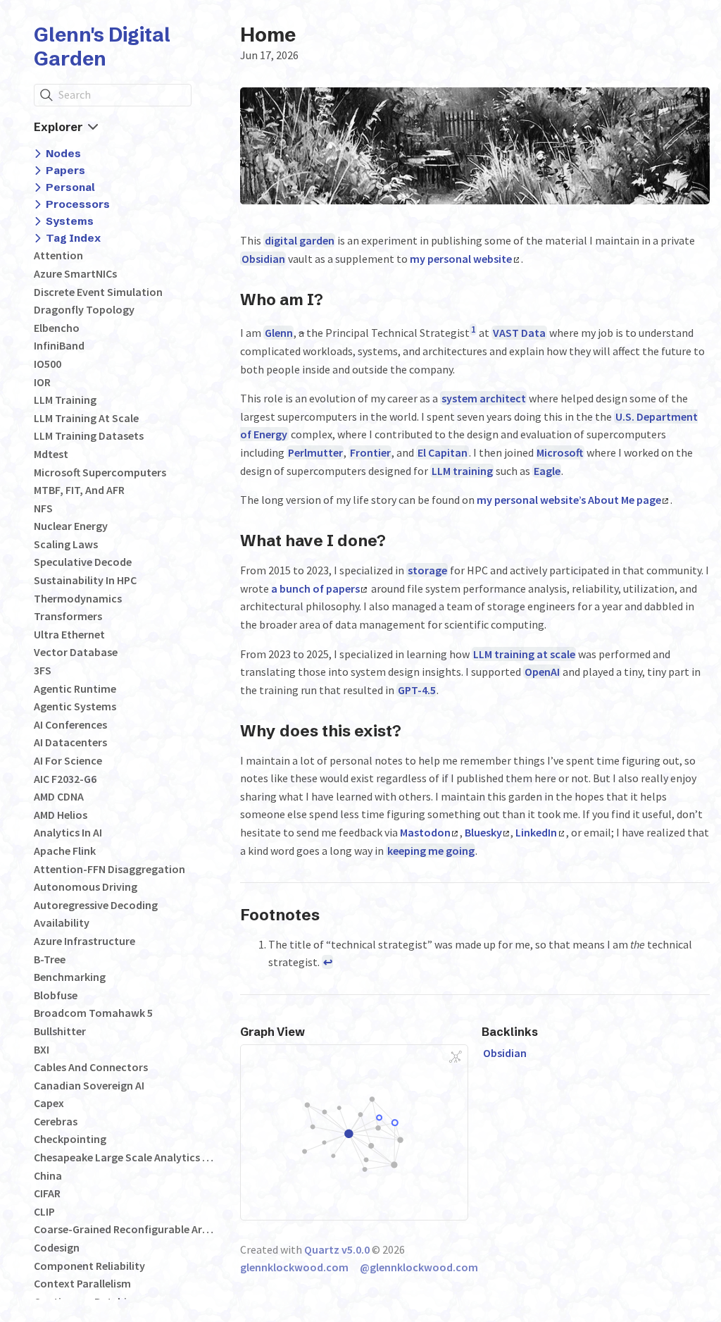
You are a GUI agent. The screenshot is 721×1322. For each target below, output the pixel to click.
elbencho (57, 328)
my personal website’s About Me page (569, 500)
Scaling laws (66, 544)
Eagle (547, 471)
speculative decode (83, 562)
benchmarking (70, 977)
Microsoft (560, 452)
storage (427, 570)
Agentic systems (75, 706)
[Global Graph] (455, 1057)
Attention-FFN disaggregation (109, 869)
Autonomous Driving (85, 886)
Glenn (279, 333)
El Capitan (443, 452)
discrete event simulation (98, 292)
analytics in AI (68, 832)
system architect (483, 398)
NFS (43, 508)
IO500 (47, 364)
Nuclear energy (71, 526)
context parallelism (82, 1283)
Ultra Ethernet (69, 634)
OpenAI (542, 672)
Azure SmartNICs (75, 273)
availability (61, 922)
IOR (42, 382)
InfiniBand (59, 345)
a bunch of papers (315, 588)
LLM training (65, 400)
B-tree (49, 959)
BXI (41, 1049)
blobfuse (55, 995)
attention (58, 255)
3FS (42, 670)
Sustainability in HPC (85, 580)
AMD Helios (60, 815)
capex (49, 1103)
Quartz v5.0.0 (337, 1249)
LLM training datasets (89, 435)
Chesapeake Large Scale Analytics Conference (124, 1157)
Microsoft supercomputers (100, 472)
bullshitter (60, 1031)
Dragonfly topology (84, 309)
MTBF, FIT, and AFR (79, 490)
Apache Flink (65, 851)
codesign (57, 1247)
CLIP (44, 1211)
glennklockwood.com (294, 1267)
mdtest (51, 454)
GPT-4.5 (417, 690)
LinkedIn (536, 832)
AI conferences (70, 724)
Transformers (68, 616)
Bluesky (483, 832)
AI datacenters (70, 742)
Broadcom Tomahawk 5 (93, 1013)
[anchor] (336, 299)
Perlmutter (315, 452)
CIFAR (47, 1193)
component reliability (89, 1266)
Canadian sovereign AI (89, 1085)
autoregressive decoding (96, 905)
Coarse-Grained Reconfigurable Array (124, 1229)
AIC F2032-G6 (65, 779)
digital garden (299, 240)
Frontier (370, 452)
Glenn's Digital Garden (102, 46)
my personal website (461, 259)
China (48, 1175)
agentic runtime (75, 688)
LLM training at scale (86, 418)
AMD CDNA (59, 796)
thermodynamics (78, 598)
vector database (76, 652)
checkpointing (70, 1139)
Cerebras (55, 1121)
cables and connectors (91, 1067)
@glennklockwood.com (419, 1267)
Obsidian (263, 259)
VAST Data (519, 333)
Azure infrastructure (84, 941)
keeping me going (431, 851)
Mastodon (425, 832)
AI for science (68, 760)
